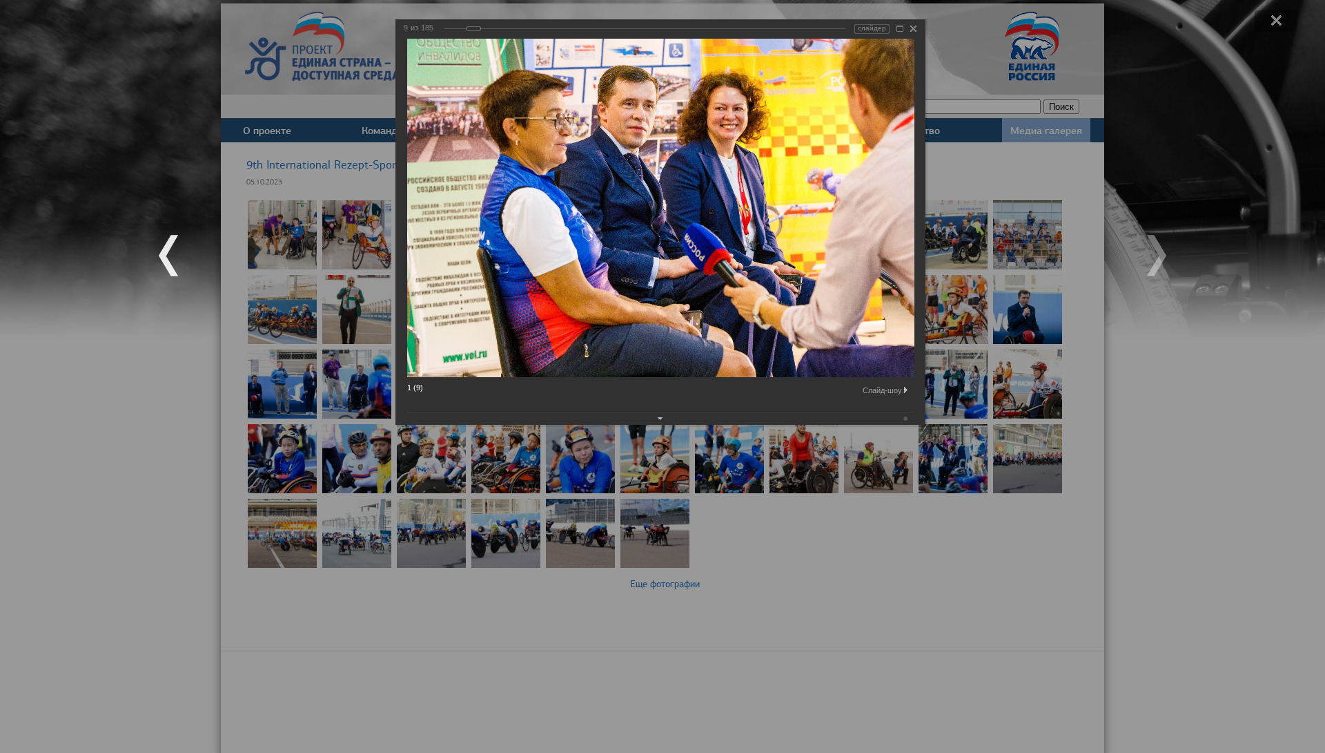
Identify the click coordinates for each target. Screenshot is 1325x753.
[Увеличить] (900, 28)
